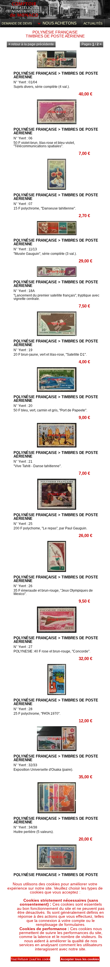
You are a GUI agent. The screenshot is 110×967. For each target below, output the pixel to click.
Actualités (92, 23)
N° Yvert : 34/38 (25, 827)
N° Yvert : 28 (23, 709)
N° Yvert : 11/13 (25, 249)
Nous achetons (59, 23)
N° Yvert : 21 (23, 462)
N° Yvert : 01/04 (25, 82)
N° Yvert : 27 (23, 647)
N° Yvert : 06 (23, 138)
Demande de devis (17, 23)
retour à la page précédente (31, 44)
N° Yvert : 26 (23, 586)
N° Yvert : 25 (23, 524)
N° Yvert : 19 (23, 350)
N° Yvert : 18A (24, 291)
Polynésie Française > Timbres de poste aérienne (56, 75)
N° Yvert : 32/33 (25, 765)
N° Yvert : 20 (23, 406)
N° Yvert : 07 (23, 204)
